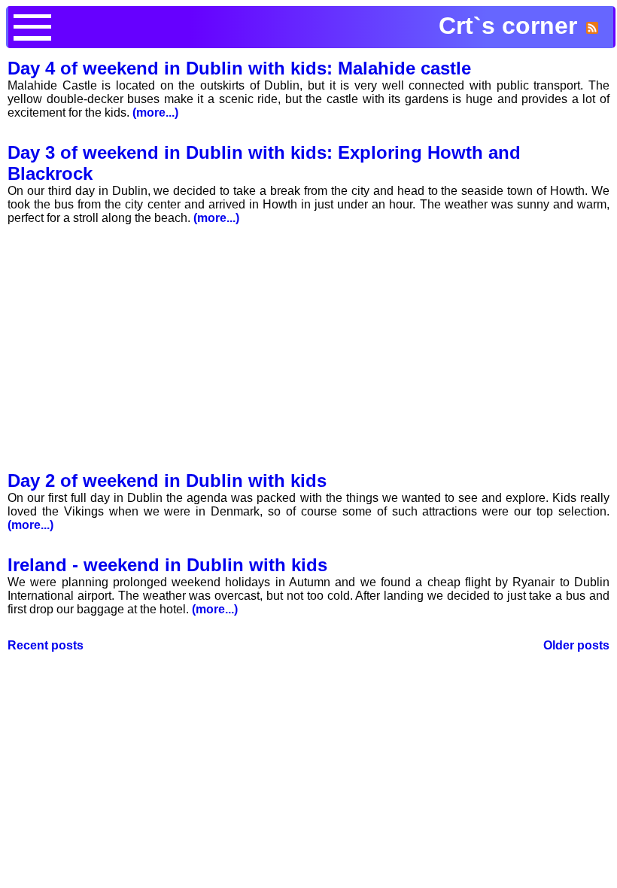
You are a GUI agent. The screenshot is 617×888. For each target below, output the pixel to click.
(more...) (153, 112)
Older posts (576, 645)
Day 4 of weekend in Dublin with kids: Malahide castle (239, 68)
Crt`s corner (508, 25)
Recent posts (46, 645)
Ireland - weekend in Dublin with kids (167, 565)
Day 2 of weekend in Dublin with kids (167, 480)
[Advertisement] (308, 353)
